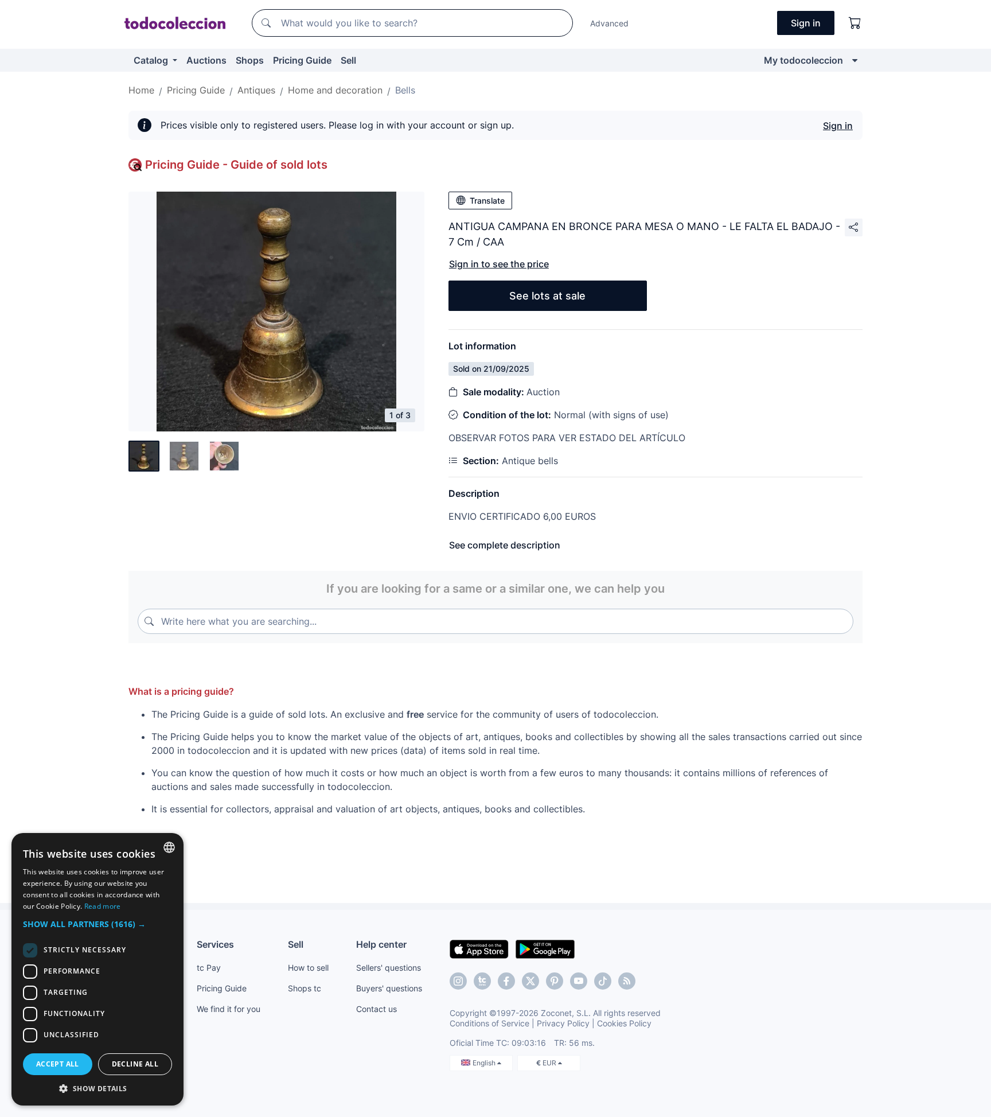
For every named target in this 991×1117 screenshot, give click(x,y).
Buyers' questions (389, 988)
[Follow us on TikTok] (602, 981)
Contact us (376, 1009)
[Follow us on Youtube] (578, 981)
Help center (381, 944)
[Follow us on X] (530, 981)
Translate (487, 200)
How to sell (308, 967)
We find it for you (228, 1009)
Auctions (206, 60)
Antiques (256, 90)
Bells (405, 90)
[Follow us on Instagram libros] (482, 981)
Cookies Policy (624, 1023)
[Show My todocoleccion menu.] (855, 60)
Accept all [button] (57, 1064)
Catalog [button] (152, 60)
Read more (102, 906)
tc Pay (209, 967)
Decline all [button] (135, 1064)
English (485, 1062)
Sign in (838, 125)
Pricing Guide (302, 60)
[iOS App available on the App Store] (479, 948)
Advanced (609, 23)
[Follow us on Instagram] (458, 981)
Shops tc (304, 988)
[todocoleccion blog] (626, 981)
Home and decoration (335, 90)
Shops (250, 60)
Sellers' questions (388, 967)
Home (141, 90)
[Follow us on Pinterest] (554, 981)
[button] (97, 924)
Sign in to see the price (499, 264)
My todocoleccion (803, 60)
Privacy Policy (563, 1023)
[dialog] (97, 969)
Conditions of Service (489, 1023)
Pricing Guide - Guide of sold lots (236, 165)
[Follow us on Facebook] (506, 981)
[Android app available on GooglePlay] (545, 948)
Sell (348, 60)
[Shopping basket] (855, 22)
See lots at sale (547, 296)
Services (215, 944)
